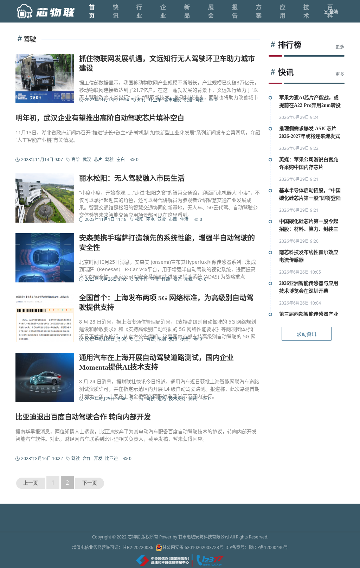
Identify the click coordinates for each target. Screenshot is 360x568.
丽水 (150, 219)
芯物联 (134, 537)
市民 (173, 219)
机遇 (188, 100)
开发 (98, 458)
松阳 (139, 219)
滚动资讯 (306, 334)
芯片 (98, 159)
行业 (139, 11)
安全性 (141, 279)
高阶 (75, 159)
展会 (211, 11)
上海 (139, 339)
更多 (340, 46)
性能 (166, 279)
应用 (282, 11)
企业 (163, 11)
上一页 (30, 483)
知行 (141, 100)
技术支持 (177, 399)
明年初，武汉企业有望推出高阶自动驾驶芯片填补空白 (99, 118)
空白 (120, 159)
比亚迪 (111, 458)
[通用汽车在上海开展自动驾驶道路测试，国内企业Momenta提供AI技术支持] (44, 377)
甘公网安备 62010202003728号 (192, 547)
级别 (162, 339)
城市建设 (172, 100)
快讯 (115, 11)
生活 (184, 219)
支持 (173, 339)
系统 (188, 279)
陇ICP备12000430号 (268, 547)
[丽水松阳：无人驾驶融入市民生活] (44, 198)
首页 (92, 11)
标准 (184, 339)
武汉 (87, 159)
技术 (306, 11)
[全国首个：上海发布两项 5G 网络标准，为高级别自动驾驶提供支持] (44, 317)
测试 (192, 399)
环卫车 (155, 100)
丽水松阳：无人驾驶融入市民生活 (132, 178)
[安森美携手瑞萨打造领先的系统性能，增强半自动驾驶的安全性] (44, 257)
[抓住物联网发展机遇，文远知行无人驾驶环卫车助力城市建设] (44, 78)
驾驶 (199, 100)
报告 (235, 11)
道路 (162, 399)
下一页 (89, 483)
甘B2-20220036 (138, 547)
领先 (177, 279)
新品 (187, 11)
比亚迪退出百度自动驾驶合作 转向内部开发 (83, 417)
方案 (259, 11)
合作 (87, 458)
